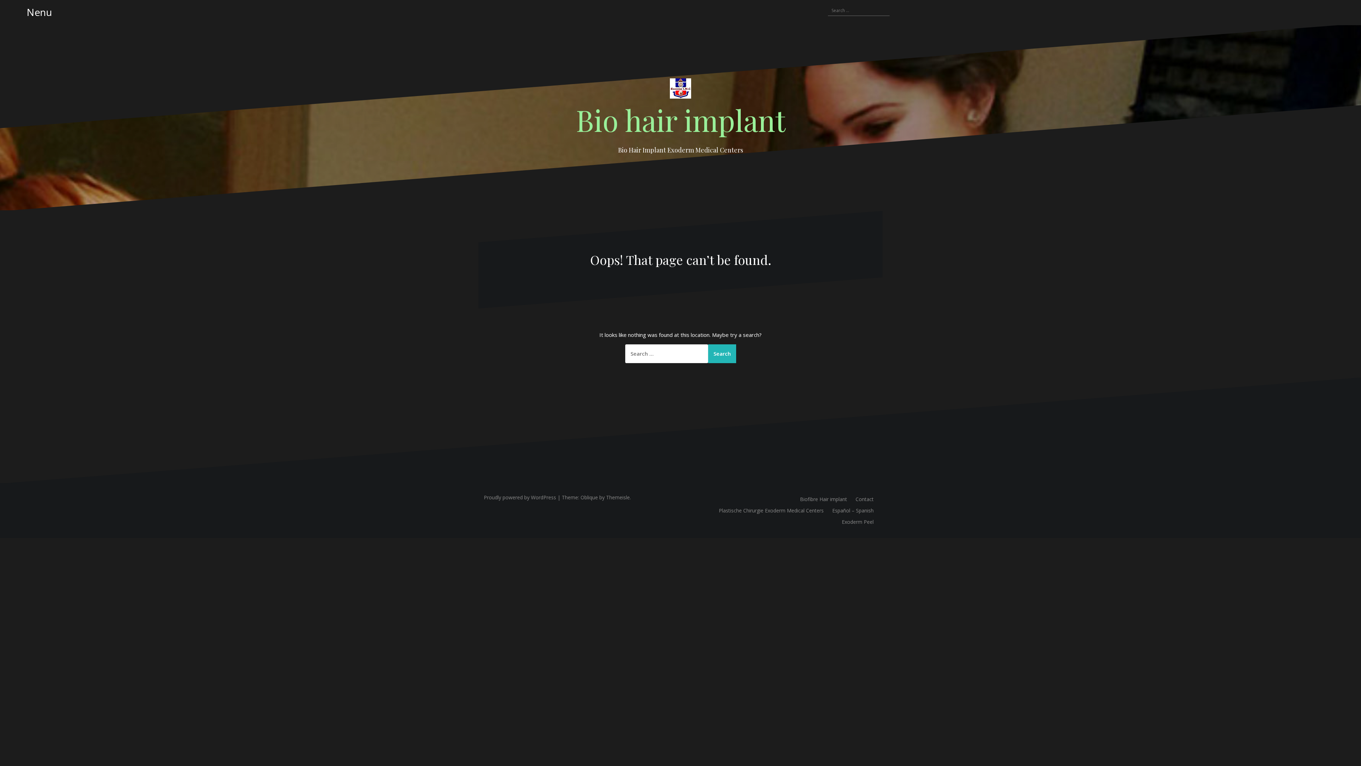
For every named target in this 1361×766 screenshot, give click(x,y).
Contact (865, 499)
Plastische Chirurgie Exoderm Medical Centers (771, 510)
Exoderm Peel (858, 521)
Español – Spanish (853, 510)
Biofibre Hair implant (823, 499)
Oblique (589, 497)
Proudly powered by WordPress (520, 497)
